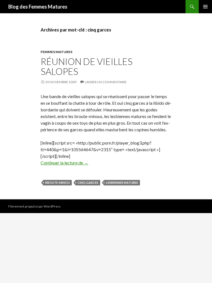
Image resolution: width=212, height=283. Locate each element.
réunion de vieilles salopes (86, 66)
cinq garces (88, 182)
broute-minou (57, 182)
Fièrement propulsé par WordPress (34, 206)
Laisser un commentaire (106, 82)
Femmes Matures (56, 52)
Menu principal (205, 6)
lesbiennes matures (122, 182)
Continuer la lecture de (64, 162)
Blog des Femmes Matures (37, 7)
